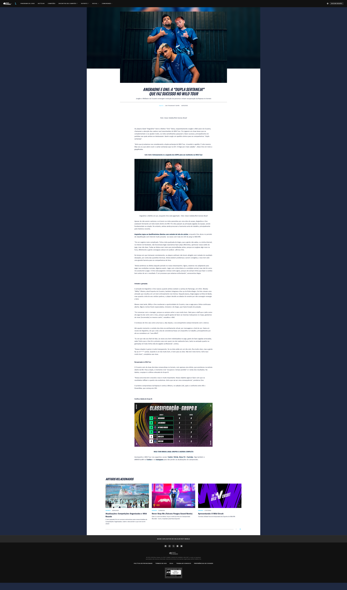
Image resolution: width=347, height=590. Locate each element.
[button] (161, 106)
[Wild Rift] (15, 3)
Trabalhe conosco (183, 563)
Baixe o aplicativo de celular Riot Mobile (173, 539)
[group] (173, 504)
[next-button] (240, 529)
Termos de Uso (161, 563)
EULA (171, 563)
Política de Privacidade (143, 563)
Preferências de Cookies (203, 563)
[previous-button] (236, 529)
